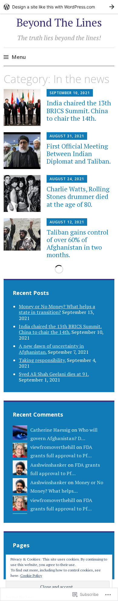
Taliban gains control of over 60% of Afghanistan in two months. (77, 243)
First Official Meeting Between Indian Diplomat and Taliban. (79, 153)
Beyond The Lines (59, 22)
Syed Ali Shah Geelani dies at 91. (54, 374)
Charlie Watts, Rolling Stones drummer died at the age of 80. (78, 196)
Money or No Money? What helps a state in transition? (57, 309)
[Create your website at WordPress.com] (59, 7)
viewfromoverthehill (52, 447)
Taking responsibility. (42, 360)
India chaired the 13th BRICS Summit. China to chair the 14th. (79, 110)
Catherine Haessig (50, 430)
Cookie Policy (31, 575)
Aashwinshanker (48, 465)
